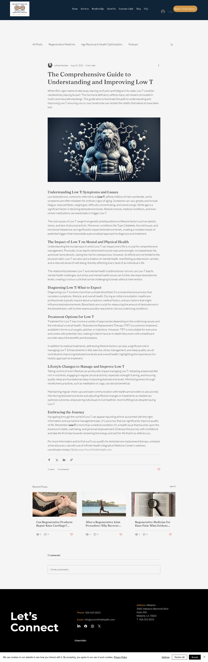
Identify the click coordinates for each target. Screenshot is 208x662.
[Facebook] (86, 626)
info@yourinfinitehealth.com (99, 620)
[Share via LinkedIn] (64, 459)
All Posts (37, 44)
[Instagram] (92, 626)
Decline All (180, 657)
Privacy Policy (120, 657)
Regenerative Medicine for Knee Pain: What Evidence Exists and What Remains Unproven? (152, 523)
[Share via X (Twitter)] (56, 459)
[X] (99, 626)
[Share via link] (71, 459)
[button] (171, 44)
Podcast (133, 44)
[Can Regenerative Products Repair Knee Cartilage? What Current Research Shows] (55, 504)
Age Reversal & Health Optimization (101, 44)
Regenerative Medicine (62, 44)
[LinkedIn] (79, 626)
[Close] (204, 657)
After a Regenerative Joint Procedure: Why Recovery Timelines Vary (103, 523)
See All (173, 486)
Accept (195, 657)
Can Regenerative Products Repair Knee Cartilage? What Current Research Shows (54, 523)
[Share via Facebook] (49, 459)
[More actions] (158, 65)
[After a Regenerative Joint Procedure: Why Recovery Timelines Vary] (104, 504)
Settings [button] (165, 657)
